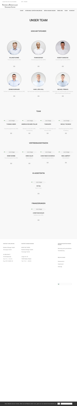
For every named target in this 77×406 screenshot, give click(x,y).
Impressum (61, 264)
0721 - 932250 (24, 1)
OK (58, 403)
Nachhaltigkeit (61, 280)
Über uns (60, 10)
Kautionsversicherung (63, 278)
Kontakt (72, 10)
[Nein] (75, 404)
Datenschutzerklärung (66, 403)
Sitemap (60, 266)
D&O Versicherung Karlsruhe (65, 271)
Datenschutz (61, 261)
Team (66, 10)
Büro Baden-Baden (49, 10)
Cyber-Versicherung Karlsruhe (65, 269)
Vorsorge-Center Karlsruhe (33, 10)
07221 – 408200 (27, 261)
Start (21, 10)
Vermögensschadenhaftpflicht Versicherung (66, 275)
